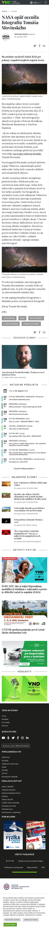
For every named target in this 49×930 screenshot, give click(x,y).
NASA (22, 318)
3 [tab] (23, 851)
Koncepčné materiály (10, 777)
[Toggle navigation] (45, 2)
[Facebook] (18, 738)
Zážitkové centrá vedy (10, 764)
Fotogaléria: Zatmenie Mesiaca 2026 (28, 520)
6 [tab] (33, 851)
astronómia (9, 318)
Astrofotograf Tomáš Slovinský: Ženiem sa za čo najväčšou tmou (23, 373)
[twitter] (34, 46)
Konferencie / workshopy (11, 812)
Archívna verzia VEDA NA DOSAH (16, 746)
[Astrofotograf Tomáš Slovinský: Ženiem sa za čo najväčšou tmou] (24, 357)
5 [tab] (30, 851)
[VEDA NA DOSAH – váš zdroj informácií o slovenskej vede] (10, 2)
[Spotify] (8, 738)
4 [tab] (26, 851)
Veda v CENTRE (7, 787)
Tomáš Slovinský (31, 324)
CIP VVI (4, 773)
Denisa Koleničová (20, 377)
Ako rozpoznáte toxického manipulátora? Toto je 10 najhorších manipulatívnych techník (27, 535)
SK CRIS (5, 770)
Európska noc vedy (9, 806)
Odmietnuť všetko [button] (30, 920)
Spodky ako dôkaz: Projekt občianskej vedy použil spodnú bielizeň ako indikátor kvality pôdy (30, 496)
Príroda (14, 11)
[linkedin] (44, 46)
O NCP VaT (6, 757)
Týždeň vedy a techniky (10, 803)
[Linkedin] (27, 738)
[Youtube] (3, 738)
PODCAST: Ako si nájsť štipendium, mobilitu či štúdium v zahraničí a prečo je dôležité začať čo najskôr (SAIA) (24, 589)
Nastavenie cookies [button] (12, 920)
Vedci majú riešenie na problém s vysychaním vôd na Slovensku (29, 509)
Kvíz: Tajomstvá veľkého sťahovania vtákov (30, 483)
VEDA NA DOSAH (21, 34)
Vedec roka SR (7, 799)
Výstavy (5, 796)
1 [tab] (15, 851)
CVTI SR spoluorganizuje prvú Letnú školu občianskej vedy (23, 631)
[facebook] (39, 46)
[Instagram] (22, 738)
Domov (4, 11)
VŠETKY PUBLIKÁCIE (24, 854)
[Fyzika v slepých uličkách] (13, 835)
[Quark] (35, 835)
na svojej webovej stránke (27, 153)
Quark (4, 767)
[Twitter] (13, 738)
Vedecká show (7, 809)
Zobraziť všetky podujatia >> (24, 469)
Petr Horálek (36, 318)
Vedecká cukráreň (8, 790)
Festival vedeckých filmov (11, 793)
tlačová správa (11, 324)
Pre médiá (6, 722)
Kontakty (5, 719)
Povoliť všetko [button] (10, 924)
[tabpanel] (13, 835)
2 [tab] (19, 851)
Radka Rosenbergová (34, 541)
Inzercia (5, 726)
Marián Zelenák (32, 525)
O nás (4, 716)
